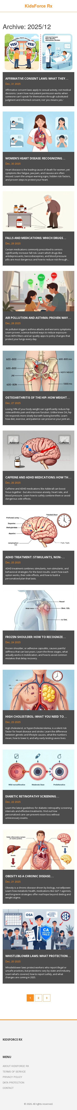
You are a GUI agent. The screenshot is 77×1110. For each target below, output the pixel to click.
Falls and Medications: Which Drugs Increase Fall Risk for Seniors (34, 240)
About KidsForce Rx (16, 1066)
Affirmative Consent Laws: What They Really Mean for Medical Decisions (35, 80)
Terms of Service (14, 1071)
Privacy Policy (12, 1077)
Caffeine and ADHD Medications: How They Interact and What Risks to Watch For (38, 479)
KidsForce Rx (38, 6)
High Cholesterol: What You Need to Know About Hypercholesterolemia (34, 718)
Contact (8, 1088)
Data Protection (13, 1082)
